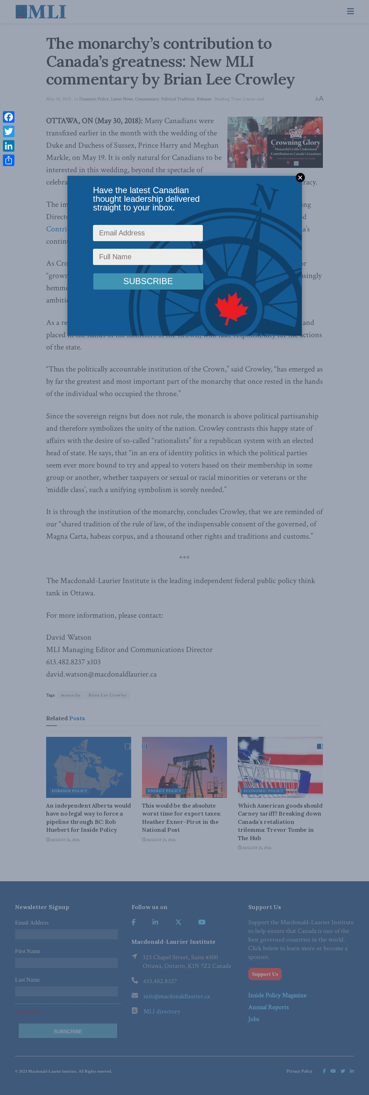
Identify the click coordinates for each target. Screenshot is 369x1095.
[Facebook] (8, 117)
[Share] (8, 160)
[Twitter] (8, 131)
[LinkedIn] (8, 146)
